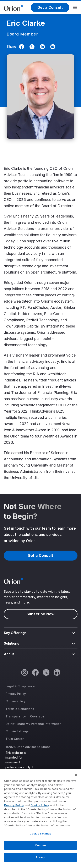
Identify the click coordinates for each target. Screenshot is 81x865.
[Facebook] (20, 46)
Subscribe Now (40, 614)
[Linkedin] (41, 46)
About (9, 654)
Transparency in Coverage (25, 716)
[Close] (76, 774)
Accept (40, 857)
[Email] (51, 46)
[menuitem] (40, 633)
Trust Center (15, 738)
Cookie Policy (15, 701)
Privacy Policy (16, 693)
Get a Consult (50, 7)
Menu (75, 7)
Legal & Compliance (20, 686)
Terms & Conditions (20, 709)
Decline (40, 845)
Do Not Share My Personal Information (33, 724)
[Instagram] (24, 672)
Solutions (11, 643)
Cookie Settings (17, 731)
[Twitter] (31, 46)
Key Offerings (15, 633)
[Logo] (14, 7)
